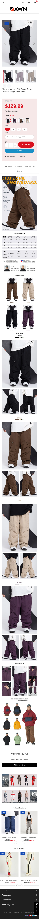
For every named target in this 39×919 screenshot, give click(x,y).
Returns (19, 171)
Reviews (18, 166)
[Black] (8, 121)
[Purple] (14, 121)
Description (8, 166)
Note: (6, 132)
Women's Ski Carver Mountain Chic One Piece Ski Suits (16, 880)
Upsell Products (20, 848)
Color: (9, 115)
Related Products (19, 808)
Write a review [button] (19, 765)
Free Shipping (30, 166)
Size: (7, 125)
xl (25, 129)
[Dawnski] (19, 9)
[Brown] (21, 121)
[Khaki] (27, 121)
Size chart (22, 156)
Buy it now (19, 151)
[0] (35, 2)
